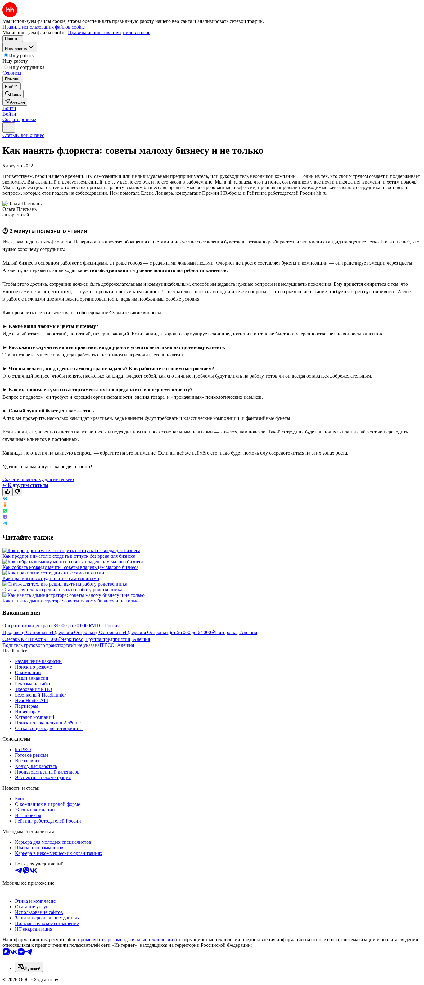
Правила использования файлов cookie (109, 32)
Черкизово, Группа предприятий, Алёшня (105, 639)
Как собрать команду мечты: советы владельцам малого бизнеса (70, 567)
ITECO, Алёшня (117, 645)
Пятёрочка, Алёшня (236, 632)
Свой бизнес (30, 135)
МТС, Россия (106, 625)
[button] (9, 108)
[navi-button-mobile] (8, 127)
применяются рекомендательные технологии (125, 939)
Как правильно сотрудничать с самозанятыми (50, 578)
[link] (13, 94)
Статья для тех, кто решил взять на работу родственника (62, 589)
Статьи (9, 135)
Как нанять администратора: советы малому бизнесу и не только (71, 600)
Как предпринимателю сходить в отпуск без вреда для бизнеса (68, 556)
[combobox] (29, 967)
